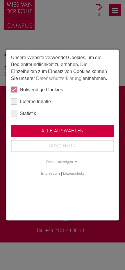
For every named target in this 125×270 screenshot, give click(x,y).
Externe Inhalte (35, 101)
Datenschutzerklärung (58, 78)
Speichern (62, 146)
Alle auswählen (62, 131)
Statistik (28, 113)
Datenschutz (73, 173)
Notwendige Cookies (41, 89)
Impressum (50, 173)
